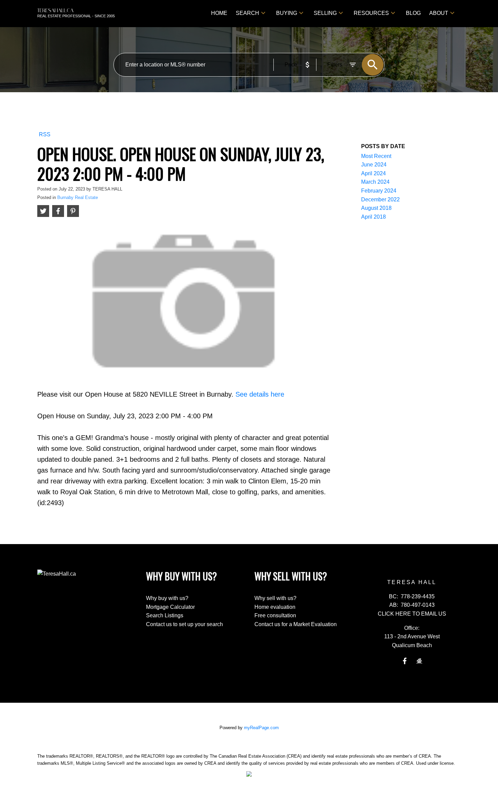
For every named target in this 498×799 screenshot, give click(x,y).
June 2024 (374, 164)
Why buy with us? (167, 598)
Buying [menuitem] (286, 13)
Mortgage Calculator (170, 607)
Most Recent (376, 156)
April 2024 (373, 173)
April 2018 (373, 217)
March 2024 (375, 182)
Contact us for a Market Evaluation (295, 624)
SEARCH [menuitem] (247, 13)
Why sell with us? (275, 598)
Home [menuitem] (219, 13)
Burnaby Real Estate (77, 197)
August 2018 (376, 208)
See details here (259, 394)
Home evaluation (274, 607)
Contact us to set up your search (184, 624)
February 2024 (378, 191)
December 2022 (380, 199)
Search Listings (164, 615)
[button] (404, 661)
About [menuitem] (438, 13)
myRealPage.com (261, 727)
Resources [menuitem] (371, 13)
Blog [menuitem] (413, 13)
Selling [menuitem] (325, 13)
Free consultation (275, 615)
